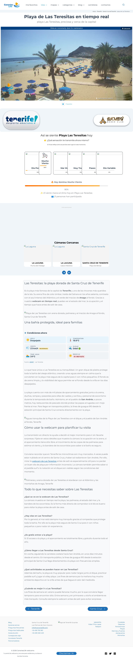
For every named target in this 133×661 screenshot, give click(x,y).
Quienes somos (13, 625)
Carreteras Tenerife (15, 638)
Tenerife (99, 11)
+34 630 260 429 (38, 633)
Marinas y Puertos (118, 631)
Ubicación (127, 28)
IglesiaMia (97, 622)
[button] (46, 5)
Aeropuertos (120, 633)
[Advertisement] (66, 222)
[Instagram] (115, 653)
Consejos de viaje (14, 636)
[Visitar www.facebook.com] (111, 120)
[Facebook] (106, 653)
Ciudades (121, 622)
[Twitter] (110, 653)
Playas (122, 629)
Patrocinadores (13, 641)
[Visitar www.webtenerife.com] (21, 120)
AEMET (32, 362)
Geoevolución (13, 633)
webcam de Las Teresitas (44, 461)
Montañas (121, 635)
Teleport (98, 626)
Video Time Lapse (94, 624)
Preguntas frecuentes (16, 628)
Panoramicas (120, 626)
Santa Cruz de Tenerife (109, 11)
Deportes (121, 624)
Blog (10, 622)
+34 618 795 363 (37, 630)
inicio (94, 11)
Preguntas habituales (16, 630)
